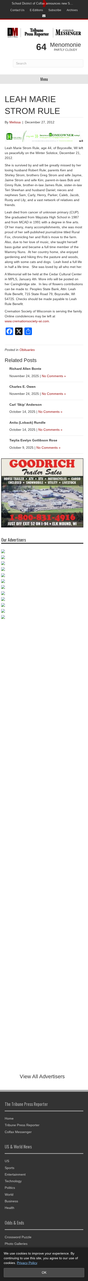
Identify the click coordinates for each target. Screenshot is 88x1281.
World (9, 1194)
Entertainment (15, 1174)
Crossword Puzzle (18, 1237)
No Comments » (54, 376)
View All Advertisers (42, 1076)
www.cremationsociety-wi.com (27, 321)
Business (11, 1201)
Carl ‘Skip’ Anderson (25, 404)
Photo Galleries (16, 1244)
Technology (13, 1181)
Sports (9, 1168)
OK (44, 1272)
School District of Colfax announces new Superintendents (43, 3)
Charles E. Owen (22, 386)
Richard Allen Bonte (25, 369)
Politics (10, 1188)
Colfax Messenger (18, 1132)
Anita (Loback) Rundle (27, 422)
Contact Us (17, 10)
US (7, 1161)
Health (9, 1208)
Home (9, 1118)
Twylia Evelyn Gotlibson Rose (33, 440)
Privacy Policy (27, 1263)
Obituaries (27, 350)
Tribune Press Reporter (22, 1125)
